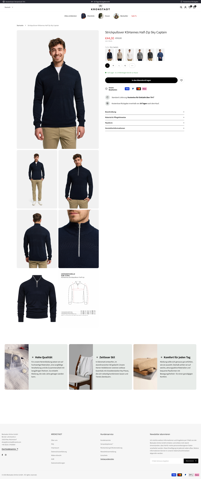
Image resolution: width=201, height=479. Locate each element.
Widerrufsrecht (56, 455)
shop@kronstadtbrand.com (11, 442)
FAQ (52, 444)
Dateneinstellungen (58, 463)
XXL (133, 66)
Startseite (20, 25)
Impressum (55, 448)
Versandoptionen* (106, 444)
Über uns (54, 440)
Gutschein (103, 455)
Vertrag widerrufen (107, 459)
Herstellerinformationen (144, 128)
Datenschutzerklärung (59, 452)
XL (125, 65)
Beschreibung (144, 112)
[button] (181, 80)
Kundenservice (105, 440)
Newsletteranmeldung (108, 452)
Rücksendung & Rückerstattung (111, 448)
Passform (144, 123)
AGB (52, 459)
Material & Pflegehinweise (144, 117)
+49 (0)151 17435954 (8, 445)
